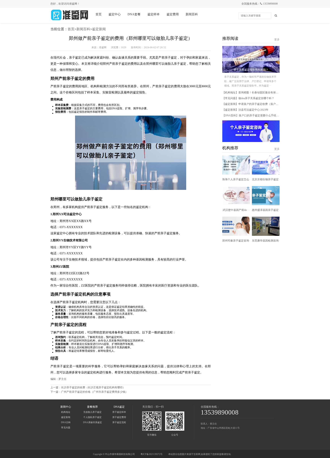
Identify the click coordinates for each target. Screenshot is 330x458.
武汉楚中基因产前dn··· (236, 210)
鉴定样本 (153, 14)
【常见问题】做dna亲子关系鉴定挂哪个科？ (248, 98)
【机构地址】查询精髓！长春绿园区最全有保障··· (251, 92)
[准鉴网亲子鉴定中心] (69, 20)
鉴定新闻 (99, 29)
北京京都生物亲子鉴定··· (266, 179)
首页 (98, 14)
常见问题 (65, 427)
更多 (277, 39)
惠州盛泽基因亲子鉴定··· (266, 210)
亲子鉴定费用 (119, 417)
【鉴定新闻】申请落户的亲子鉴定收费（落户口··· (251, 104)
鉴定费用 (173, 14)
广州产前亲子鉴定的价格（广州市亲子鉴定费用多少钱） (94, 391)
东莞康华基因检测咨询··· (266, 240)
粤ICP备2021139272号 (152, 454)
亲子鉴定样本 (119, 412)
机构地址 (65, 412)
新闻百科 (192, 14)
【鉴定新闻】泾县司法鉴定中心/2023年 (245, 109)
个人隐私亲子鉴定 (92, 417)
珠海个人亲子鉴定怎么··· (237, 179)
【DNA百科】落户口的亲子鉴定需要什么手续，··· (252, 115)
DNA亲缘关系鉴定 (92, 422)
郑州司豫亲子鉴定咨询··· (237, 240)
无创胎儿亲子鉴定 (92, 412)
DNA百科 (66, 422)
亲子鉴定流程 (119, 422)
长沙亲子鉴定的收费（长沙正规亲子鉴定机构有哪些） (93, 387)
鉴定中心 (114, 14)
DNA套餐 (134, 14)
